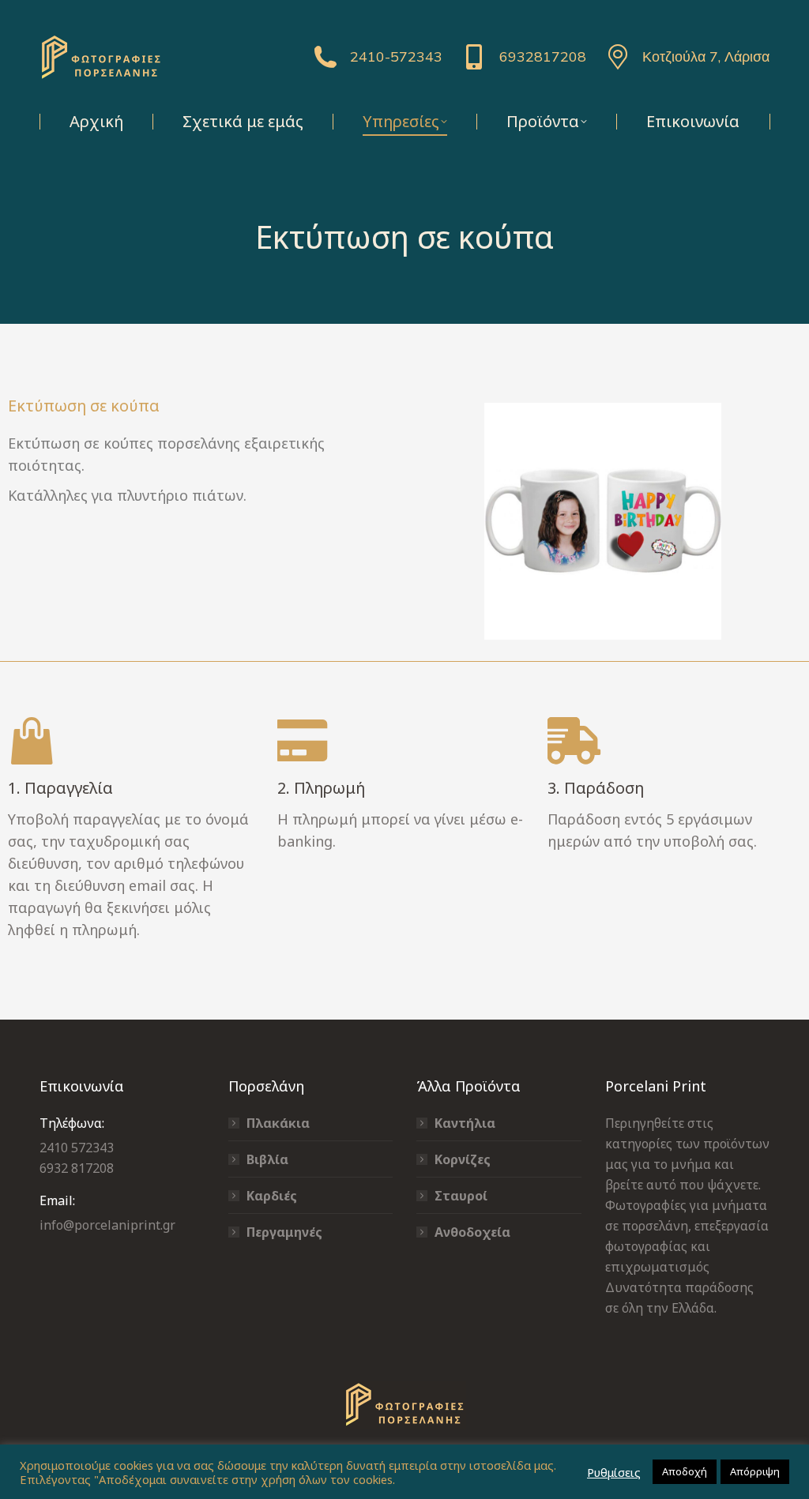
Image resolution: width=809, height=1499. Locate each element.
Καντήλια (465, 1123)
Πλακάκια (278, 1123)
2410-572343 (396, 56)
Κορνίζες (463, 1159)
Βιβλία (267, 1159)
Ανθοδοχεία (472, 1232)
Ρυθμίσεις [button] (614, 1472)
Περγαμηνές (284, 1232)
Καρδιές (271, 1195)
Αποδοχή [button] (684, 1471)
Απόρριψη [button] (755, 1471)
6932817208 (542, 56)
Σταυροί (461, 1195)
